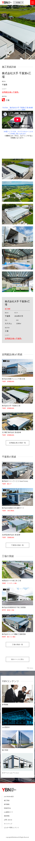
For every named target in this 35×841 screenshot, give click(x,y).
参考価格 (6, 804)
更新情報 (6, 816)
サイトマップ (8, 823)
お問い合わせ (8, 820)
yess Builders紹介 (9, 796)
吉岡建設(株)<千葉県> (10, 92)
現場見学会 (7, 808)
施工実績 (6, 800)
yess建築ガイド (8, 812)
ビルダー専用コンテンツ (11, 827)
